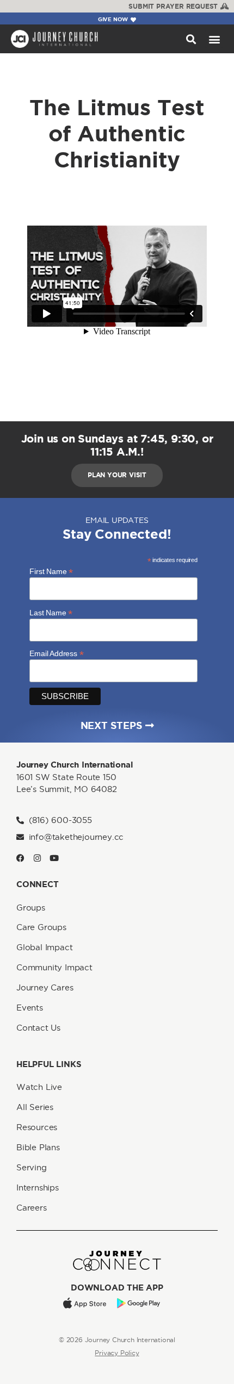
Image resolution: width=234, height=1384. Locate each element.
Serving (31, 1167)
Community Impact (54, 967)
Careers (31, 1207)
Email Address (56, 653)
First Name (51, 571)
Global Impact (44, 947)
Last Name (50, 612)
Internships (37, 1187)
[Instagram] (37, 858)
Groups (30, 907)
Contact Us (38, 1027)
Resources (36, 1127)
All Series (34, 1107)
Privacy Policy (117, 1352)
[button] (191, 39)
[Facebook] (20, 858)
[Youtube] (54, 858)
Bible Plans (38, 1147)
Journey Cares (44, 987)
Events (29, 1007)
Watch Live (39, 1087)
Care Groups (41, 927)
